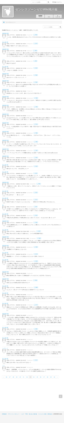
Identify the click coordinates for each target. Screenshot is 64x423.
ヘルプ (22, 414)
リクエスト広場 (42, 414)
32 (27, 377)
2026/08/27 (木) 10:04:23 (21, 91)
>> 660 (35, 61)
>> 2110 (35, 43)
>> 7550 (38, 183)
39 (51, 377)
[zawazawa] (9, 2)
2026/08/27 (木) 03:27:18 (21, 350)
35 (37, 377)
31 (23, 377)
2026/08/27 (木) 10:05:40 (21, 75)
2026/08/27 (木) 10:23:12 (21, 35)
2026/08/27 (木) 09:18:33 (21, 166)
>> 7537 (36, 150)
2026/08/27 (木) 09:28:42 (21, 150)
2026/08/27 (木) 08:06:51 (21, 215)
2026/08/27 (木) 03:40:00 (21, 329)
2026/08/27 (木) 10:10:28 (21, 68)
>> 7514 (35, 124)
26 (6, 377)
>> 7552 (35, 157)
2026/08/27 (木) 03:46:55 (21, 315)
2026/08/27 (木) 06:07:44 (21, 254)
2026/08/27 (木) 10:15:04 (21, 61)
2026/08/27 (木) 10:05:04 (21, 82)
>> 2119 (35, 254)
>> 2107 (35, 173)
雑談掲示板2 (5, 33)
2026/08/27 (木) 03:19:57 (21, 360)
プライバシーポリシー (14, 414)
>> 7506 (35, 133)
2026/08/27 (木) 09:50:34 (21, 133)
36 (40, 377)
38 (47, 377)
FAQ (26, 414)
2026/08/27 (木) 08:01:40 (21, 222)
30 (20, 377)
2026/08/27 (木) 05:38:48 (21, 280)
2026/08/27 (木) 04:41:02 (21, 305)
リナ (3, 59)
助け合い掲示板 (33, 414)
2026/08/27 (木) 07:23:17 (21, 238)
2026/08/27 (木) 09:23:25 (21, 157)
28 (13, 377)
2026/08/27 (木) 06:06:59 (21, 261)
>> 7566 (35, 75)
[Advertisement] (17, 397)
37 (44, 377)
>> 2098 (36, 287)
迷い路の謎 (5, 42)
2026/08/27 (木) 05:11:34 (21, 287)
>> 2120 (35, 261)
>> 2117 (36, 304)
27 (10, 377)
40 (54, 377)
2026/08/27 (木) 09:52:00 (21, 124)
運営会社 (50, 414)
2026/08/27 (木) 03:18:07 (21, 367)
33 (30, 377)
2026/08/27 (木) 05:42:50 (21, 273)
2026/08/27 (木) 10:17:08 (21, 50)
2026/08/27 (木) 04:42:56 (21, 294)
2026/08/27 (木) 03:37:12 (21, 339)
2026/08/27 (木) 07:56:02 (21, 231)
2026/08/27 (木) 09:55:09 (21, 115)
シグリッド (5, 348)
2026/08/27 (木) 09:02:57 (21, 173)
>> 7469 (35, 141)
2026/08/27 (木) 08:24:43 (21, 199)
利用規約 (4, 414)
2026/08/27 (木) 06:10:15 (21, 247)
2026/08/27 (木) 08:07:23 (21, 206)
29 (16, 377)
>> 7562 (35, 34)
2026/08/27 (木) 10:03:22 (21, 98)
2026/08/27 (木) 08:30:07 (21, 184)
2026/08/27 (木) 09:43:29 (21, 141)
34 (33, 377)
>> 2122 (35, 68)
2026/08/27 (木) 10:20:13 (21, 43)
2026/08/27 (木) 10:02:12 (21, 107)
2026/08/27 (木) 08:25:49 (21, 192)
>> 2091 (35, 329)
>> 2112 (35, 199)
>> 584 (35, 206)
